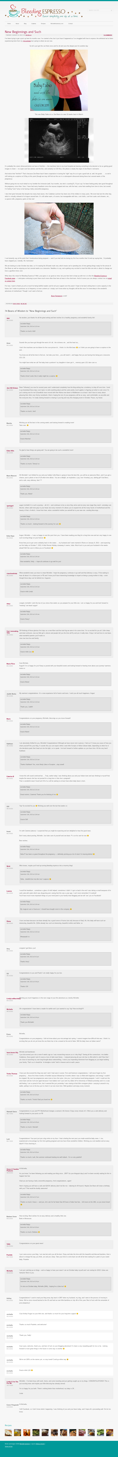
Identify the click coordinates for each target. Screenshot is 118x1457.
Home (9, 23)
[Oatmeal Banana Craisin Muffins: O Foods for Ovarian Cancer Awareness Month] (72, 1435)
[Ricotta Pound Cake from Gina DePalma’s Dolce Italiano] (109, 1435)
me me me (24, 303)
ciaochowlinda (12, 573)
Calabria (33, 23)
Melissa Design (40, 1444)
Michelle (10, 1009)
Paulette (9, 1255)
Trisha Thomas (12, 1074)
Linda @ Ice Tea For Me (12, 1382)
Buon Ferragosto (56, 296)
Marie (8, 719)
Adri (8, 318)
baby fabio (16, 303)
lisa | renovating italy (12, 632)
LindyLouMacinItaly (14, 998)
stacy (8, 604)
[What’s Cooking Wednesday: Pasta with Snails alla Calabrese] (54, 1435)
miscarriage (27, 41)
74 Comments (108, 35)
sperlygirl (10, 506)
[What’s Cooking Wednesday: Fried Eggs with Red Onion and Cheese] (91, 1435)
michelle (28, 35)
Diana (9, 921)
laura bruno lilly (12, 1052)
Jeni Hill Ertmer (12, 388)
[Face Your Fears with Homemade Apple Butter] (26, 1435)
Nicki (8, 866)
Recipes (43, 23)
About (17, 23)
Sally (8, 1244)
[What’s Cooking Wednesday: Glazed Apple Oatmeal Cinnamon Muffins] (45, 1435)
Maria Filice (11, 664)
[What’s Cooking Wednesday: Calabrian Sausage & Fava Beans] (100, 1435)
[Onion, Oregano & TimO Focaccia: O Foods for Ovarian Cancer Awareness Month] (63, 1435)
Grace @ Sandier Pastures (13, 1170)
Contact (70, 23)
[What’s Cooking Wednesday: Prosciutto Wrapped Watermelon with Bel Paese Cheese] (82, 1435)
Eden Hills (10, 451)
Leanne (9, 891)
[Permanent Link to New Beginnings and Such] (23, 31)
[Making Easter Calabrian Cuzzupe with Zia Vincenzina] (8, 1435)
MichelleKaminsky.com (57, 23)
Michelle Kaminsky (25, 1444)
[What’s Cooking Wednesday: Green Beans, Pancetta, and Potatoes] (35, 1435)
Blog (25, 23)
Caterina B (10, 776)
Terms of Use (8, 1446)
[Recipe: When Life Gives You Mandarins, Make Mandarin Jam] (17, 1435)
